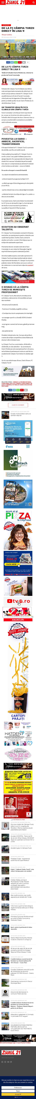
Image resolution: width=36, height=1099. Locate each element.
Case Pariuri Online (24, 1043)
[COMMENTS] (28, 62)
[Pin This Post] (20, 62)
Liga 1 (14, 1043)
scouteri (30, 265)
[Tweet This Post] (12, 62)
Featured (5, 386)
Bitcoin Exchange (6, 1043)
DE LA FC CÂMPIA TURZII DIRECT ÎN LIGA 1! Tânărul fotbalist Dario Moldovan (17, 384)
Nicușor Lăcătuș (7, 34)
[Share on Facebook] (8, 62)
